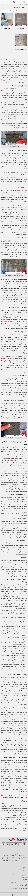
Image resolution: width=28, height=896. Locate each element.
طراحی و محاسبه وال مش (21, 867)
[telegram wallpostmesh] (24, 844)
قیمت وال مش (10, 461)
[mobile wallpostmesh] (2, 2)
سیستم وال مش (5, 89)
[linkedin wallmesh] (12, 844)
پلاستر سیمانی (23, 241)
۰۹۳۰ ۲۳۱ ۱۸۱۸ (20, 885)
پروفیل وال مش (23, 879)
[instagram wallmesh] (14, 847)
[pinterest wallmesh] (3, 844)
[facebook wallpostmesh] (20, 844)
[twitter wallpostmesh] (16, 844)
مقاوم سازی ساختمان (22, 871)
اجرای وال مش (7, 60)
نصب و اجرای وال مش (22, 869)
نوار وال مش (24, 876)
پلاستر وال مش (23, 878)
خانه (26, 5)
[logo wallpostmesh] (14, 2)
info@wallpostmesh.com (16, 888)
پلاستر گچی (24, 190)
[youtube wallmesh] (7, 844)
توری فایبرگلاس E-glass (7, 359)
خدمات (14, 865)
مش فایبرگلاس (8, 322)
